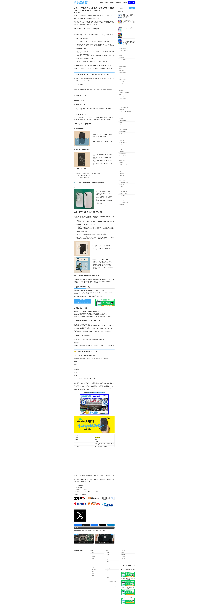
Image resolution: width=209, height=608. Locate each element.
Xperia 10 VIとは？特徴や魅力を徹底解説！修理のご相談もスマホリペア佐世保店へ (129, 15)
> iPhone (108, 552)
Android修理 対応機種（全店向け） (112, 581)
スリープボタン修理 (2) (123, 74)
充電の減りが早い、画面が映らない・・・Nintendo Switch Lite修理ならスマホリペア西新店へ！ (129, 35)
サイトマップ (123, 562)
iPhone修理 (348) (122, 118)
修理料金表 (107, 550)
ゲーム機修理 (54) (122, 109)
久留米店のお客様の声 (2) (123, 142)
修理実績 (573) (121, 151)
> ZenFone (108, 568)
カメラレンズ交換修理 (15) (123, 107)
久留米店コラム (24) (122, 149)
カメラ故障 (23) (121, 175)
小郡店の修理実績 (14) (122, 59)
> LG (107, 575)
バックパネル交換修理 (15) (123, 50)
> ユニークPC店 (93, 569)
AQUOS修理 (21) (122, 83)
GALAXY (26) (121, 100)
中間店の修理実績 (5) (122, 105)
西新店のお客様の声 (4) (123, 155)
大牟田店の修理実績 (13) (123, 52)
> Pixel (108, 570)
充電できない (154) (122, 184)
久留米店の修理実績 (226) (123, 146)
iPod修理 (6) (121, 90)
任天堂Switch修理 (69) (122, 48)
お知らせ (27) (121, 162)
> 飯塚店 (92, 560)
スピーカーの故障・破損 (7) (123, 191)
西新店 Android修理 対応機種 (111, 583)
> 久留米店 (92, 552)
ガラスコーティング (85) (123, 164)
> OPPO (108, 572)
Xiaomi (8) (120, 113)
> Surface (108, 577)
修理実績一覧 (123, 554)
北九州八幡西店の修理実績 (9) (124, 92)
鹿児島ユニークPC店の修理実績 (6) (125, 111)
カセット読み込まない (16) (123, 202)
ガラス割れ (93, 530)
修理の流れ (123, 552)
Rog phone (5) (121, 94)
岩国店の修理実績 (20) (122, 72)
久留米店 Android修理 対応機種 (111, 586)
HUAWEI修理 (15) (122, 81)
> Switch (108, 554)
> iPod (107, 579)
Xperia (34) (120, 68)
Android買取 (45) (121, 70)
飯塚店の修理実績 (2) (122, 66)
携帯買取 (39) (121, 77)
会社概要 (122, 560)
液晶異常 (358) (121, 173)
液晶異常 (100, 530)
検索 (132, 8)
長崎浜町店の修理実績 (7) (123, 98)
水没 (97, 530)
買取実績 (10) (121, 122)
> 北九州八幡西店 (93, 556)
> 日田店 (92, 558)
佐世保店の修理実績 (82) (123, 129)
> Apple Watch (109, 557)
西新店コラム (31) (122, 160)
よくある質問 (123, 556)
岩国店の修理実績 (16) (122, 79)
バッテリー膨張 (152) (122, 197)
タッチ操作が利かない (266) (123, 182)
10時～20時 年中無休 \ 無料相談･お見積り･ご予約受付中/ (82, 301)
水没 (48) (120, 171)
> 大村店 (92, 567)
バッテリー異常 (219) (122, 169)
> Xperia (108, 559)
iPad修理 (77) (121, 55)
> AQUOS (108, 563)
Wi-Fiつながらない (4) (122, 186)
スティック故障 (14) (122, 204)
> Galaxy (108, 561)
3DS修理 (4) (121, 124)
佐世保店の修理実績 (88, 530)
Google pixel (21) (121, 96)
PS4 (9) (120, 102)
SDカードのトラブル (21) (123, 193)
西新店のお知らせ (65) (122, 153)
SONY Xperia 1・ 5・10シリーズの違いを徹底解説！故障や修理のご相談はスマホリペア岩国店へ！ (129, 28)
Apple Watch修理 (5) (122, 131)
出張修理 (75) (121, 61)
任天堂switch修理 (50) (122, 120)
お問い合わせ (123, 558)
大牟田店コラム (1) (122, 133)
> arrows (108, 566)
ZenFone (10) (121, 88)
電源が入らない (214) (122, 180)
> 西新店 (92, 554)
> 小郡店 (92, 565)
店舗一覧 (91, 550)
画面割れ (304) (121, 200)
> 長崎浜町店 (93, 571)
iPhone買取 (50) (121, 57)
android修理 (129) (122, 135)
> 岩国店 (92, 573)
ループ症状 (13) (121, 177)
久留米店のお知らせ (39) (123, 140)
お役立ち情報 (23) (122, 144)
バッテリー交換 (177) (122, 195)
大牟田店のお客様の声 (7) (123, 138)
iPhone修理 (82, 530)
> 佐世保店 (92, 562)
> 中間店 (92, 575)
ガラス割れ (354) (121, 166)
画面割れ (104, 530)
